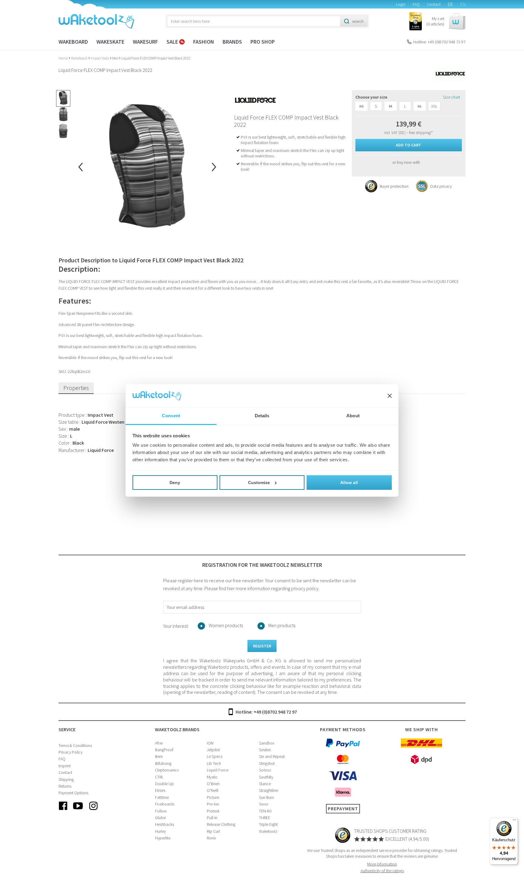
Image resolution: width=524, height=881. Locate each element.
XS (361, 106)
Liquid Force (217, 770)
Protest (213, 811)
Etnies (160, 790)
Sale (172, 41)
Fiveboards (164, 804)
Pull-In (212, 817)
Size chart (451, 97)
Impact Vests (100, 58)
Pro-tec (213, 804)
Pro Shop (262, 41)
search (358, 21)
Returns (65, 786)
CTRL (159, 777)
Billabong (163, 763)
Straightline (268, 790)
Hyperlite (162, 838)
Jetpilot (213, 749)
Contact (434, 4)
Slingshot (267, 763)
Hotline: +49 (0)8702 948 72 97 (439, 42)
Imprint (65, 765)
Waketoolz (268, 831)
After (159, 743)
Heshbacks (164, 824)
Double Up (164, 783)
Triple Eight (268, 824)
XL (420, 106)
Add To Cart (408, 145)
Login (400, 4)
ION (210, 743)
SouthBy (266, 777)
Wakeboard (73, 41)
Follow (161, 811)
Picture (213, 797)
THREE (264, 817)
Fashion (203, 41)
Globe (160, 817)
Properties (76, 388)
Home (63, 58)
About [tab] (353, 415)
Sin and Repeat (272, 756)
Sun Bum (266, 797)
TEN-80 (265, 811)
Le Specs (214, 756)
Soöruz (265, 770)
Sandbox (266, 743)
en (462, 4)
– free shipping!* (419, 132)
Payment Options (73, 792)
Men (115, 58)
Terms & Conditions (75, 745)
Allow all (349, 482)
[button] (445, 21)
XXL (434, 106)
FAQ (416, 4)
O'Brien (213, 783)
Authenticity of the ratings (382, 870)
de (450, 4)
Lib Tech (214, 763)
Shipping (66, 779)
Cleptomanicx (167, 770)
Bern (159, 756)
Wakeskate (110, 41)
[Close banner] (390, 396)
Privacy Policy (70, 752)
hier (231, 588)
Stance (265, 783)
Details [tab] (262, 415)
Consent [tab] (171, 415)
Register (262, 646)
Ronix (211, 838)
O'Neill (212, 790)
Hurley (160, 831)
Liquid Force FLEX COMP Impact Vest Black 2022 (155, 58)
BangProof (164, 749)
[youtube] (78, 810)
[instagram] (93, 810)
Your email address (185, 607)
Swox (263, 804)
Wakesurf (145, 41)
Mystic (212, 777)
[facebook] (63, 810)
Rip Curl (213, 831)
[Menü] (514, 821)
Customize (259, 482)
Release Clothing (221, 824)
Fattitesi (162, 797)
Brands (232, 41)
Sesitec (265, 749)
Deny (175, 482)
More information (382, 864)
